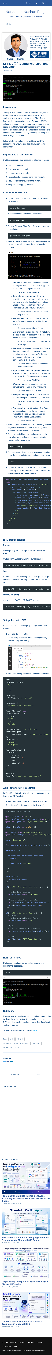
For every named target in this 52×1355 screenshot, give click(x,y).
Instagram (7, 1347)
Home (4, 3)
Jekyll (31, 1350)
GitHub (39, 1343)
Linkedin (13, 1343)
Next (39, 1075)
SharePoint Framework (21, 1043)
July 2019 (20, 1039)
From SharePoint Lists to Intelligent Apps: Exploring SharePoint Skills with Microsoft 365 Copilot (26, 1198)
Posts (28, 3)
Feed (15, 1347)
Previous (15, 1075)
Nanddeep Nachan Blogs (26, 12)
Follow (16, 62)
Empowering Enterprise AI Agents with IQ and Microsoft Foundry (25, 1282)
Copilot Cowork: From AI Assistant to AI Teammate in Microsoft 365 (22, 1322)
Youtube (30, 1343)
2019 (11, 1039)
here (35, 1030)
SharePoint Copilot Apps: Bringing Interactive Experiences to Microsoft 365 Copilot (25, 1238)
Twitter (22, 1343)
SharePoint (36, 1043)
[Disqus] (26, 1119)
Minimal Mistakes (39, 1350)
